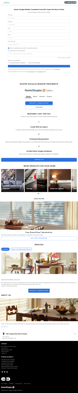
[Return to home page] (8, 2)
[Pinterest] (5, 372)
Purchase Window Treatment (17, 63)
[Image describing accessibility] (5, 379)
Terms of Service (40, 71)
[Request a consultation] (39, 66)
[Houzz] (7, 372)
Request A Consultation (39, 103)
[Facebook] (2, 372)
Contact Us (39, 159)
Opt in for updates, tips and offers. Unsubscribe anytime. (24, 48)
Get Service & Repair (34, 63)
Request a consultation (39, 290)
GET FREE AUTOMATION (39, 238)
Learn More (39, 107)
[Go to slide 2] (39, 193)
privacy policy (57, 69)
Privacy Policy (32, 71)
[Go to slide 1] (38, 193)
